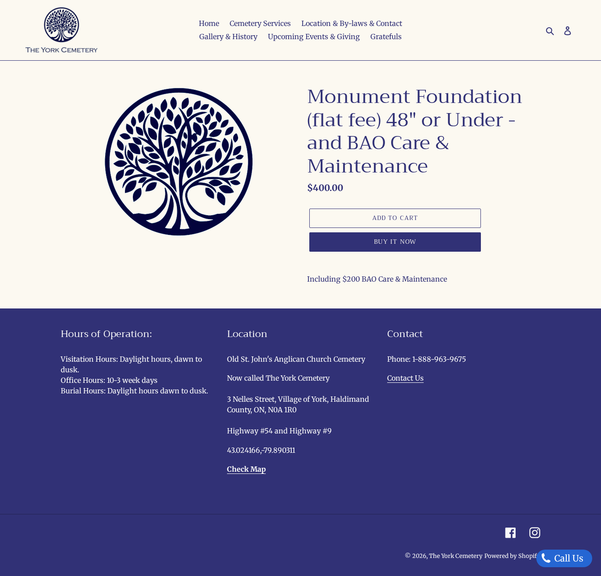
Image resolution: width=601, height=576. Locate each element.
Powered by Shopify (512, 556)
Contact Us (405, 378)
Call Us (567, 558)
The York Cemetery (456, 556)
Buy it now (395, 241)
